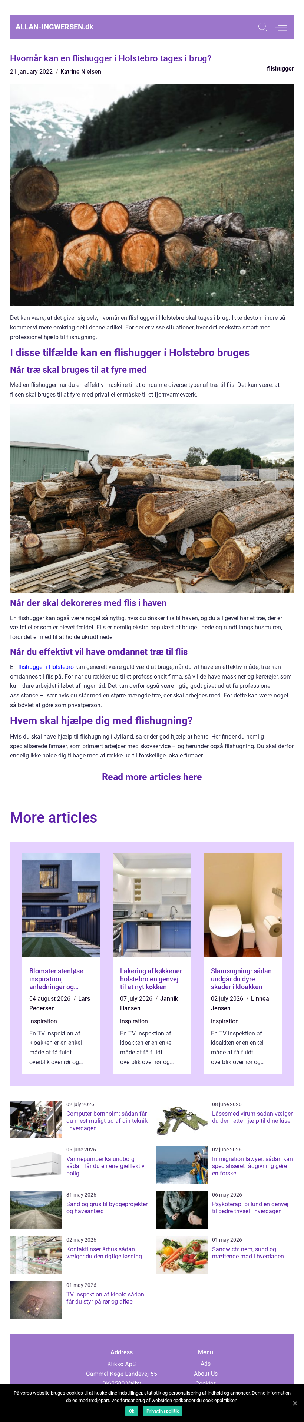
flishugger (280, 68)
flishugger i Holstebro (46, 666)
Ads (206, 1363)
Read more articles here (152, 777)
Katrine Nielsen (80, 71)
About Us (206, 1373)
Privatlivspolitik (162, 1411)
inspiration (43, 1021)
